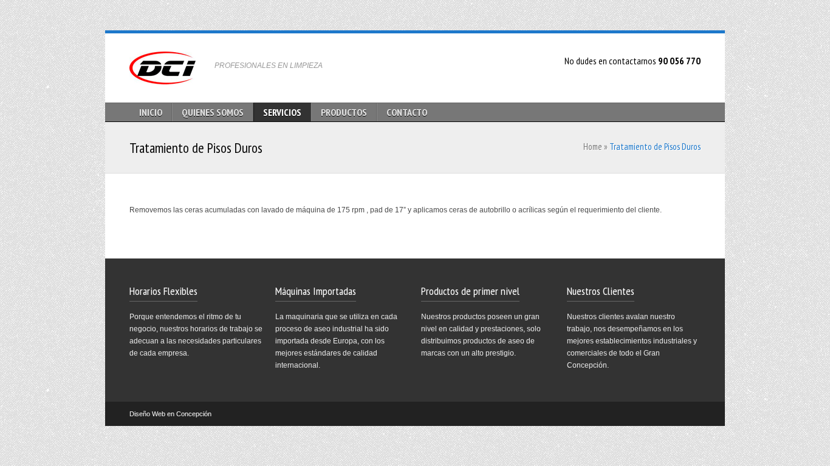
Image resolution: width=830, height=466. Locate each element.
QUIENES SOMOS (213, 112)
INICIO (150, 112)
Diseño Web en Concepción (170, 413)
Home (592, 146)
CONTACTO (406, 112)
